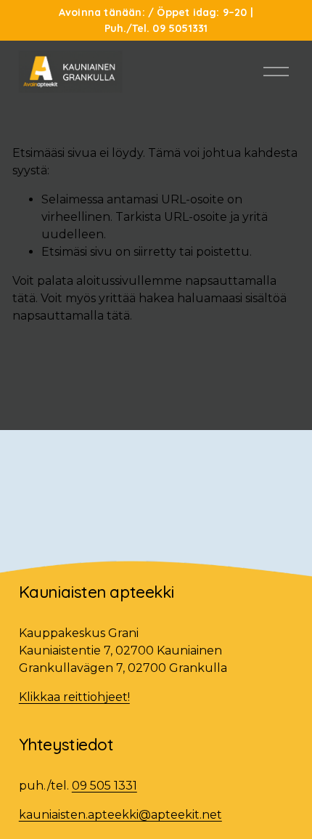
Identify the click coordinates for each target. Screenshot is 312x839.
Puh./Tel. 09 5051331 (156, 28)
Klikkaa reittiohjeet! (74, 697)
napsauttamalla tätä (71, 316)
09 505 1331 (104, 786)
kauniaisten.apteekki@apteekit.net (120, 815)
